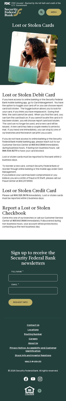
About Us (33, 343)
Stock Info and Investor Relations (33, 355)
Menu (54, 12)
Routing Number (33, 334)
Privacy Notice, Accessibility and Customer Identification (33, 349)
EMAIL (15, 284)
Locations (33, 329)
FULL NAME (17, 271)
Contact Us (33, 325)
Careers (33, 338)
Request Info (20, 302)
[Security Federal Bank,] (13, 12)
